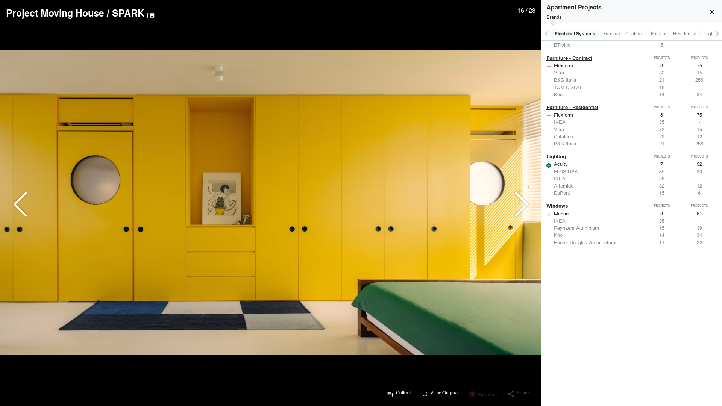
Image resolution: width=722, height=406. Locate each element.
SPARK (128, 13)
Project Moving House (55, 13)
